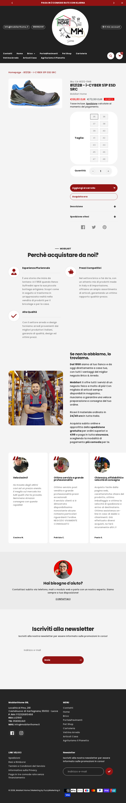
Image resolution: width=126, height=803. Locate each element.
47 (94, 159)
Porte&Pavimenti (72, 720)
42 (104, 137)
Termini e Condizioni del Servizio (26, 766)
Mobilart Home (23, 790)
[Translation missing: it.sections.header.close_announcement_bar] (122, 2)
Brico (66, 716)
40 (104, 130)
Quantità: (80, 170)
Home (66, 711)
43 (94, 144)
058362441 (38, 27)
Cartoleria (69, 728)
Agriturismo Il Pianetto (76, 740)
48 (104, 159)
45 (94, 152)
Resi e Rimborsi (17, 762)
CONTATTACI (63, 599)
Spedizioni (14, 757)
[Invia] (109, 771)
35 (94, 116)
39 (94, 130)
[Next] (113, 2)
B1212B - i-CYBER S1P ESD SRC (40, 72)
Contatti (68, 707)
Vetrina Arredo (71, 732)
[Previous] (12, 2)
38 (104, 123)
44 (104, 144)
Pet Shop (68, 724)
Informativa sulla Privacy (22, 770)
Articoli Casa (70, 736)
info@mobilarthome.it (16, 27)
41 (94, 137)
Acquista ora (79, 196)
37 (94, 123)
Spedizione (91, 103)
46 (104, 152)
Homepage (14, 72)
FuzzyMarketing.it (52, 790)
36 (104, 116)
